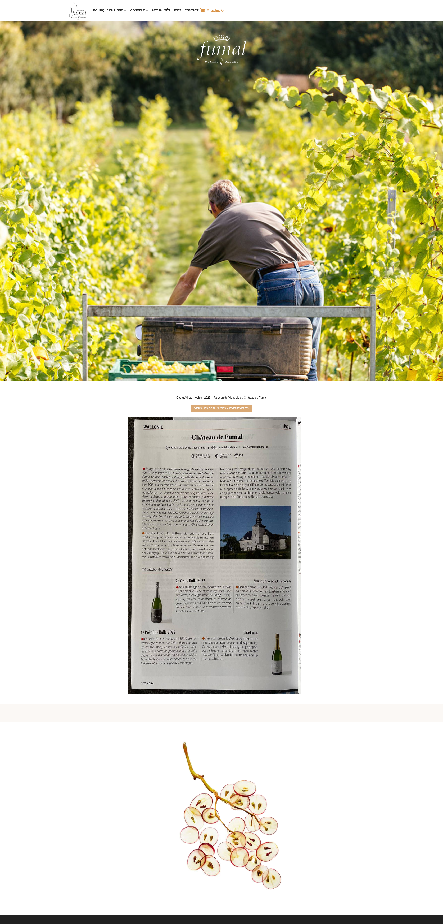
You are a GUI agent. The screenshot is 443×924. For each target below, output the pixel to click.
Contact (191, 10)
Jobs (177, 10)
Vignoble (137, 10)
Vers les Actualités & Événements (221, 408)
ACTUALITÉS (161, 10)
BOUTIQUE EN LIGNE (108, 10)
